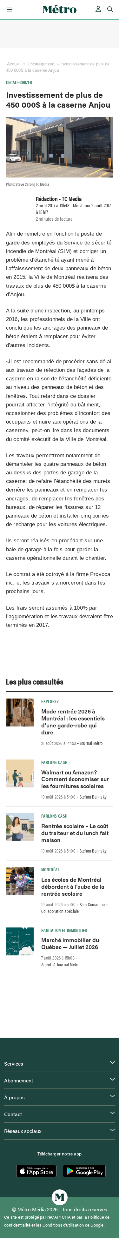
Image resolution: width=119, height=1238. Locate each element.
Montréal (50, 869)
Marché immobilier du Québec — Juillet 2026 (70, 943)
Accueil (14, 64)
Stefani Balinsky (93, 796)
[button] (8, 9)
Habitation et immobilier (64, 930)
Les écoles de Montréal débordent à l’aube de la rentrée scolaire (72, 886)
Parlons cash (54, 762)
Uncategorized (41, 64)
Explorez (50, 701)
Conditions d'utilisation (63, 1225)
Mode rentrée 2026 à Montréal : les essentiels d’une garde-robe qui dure (73, 721)
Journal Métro (91, 743)
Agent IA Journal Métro (60, 964)
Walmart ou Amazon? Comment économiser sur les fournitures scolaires (75, 779)
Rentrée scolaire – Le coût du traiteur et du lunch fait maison (75, 833)
